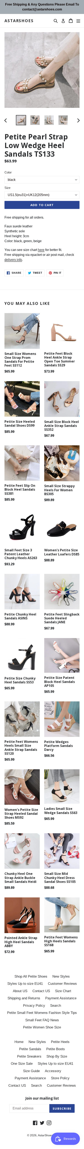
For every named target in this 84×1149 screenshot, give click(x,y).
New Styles (61, 976)
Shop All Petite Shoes (30, 976)
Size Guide (31, 1071)
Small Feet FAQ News (42, 1020)
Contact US (41, 991)
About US (20, 991)
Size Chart (63, 991)
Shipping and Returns (24, 998)
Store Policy (60, 1078)
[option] (21, 120)
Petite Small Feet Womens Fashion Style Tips (42, 1013)
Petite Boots (55, 1049)
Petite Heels (60, 1042)
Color (8, 172)
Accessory (53, 1071)
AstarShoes (19, 20)
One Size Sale (22, 1064)
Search (55, 1006)
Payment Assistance (60, 998)
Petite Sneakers (29, 1056)
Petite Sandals (30, 1049)
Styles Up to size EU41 (25, 984)
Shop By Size (56, 1056)
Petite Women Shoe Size (42, 1027)
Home (18, 1042)
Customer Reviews (62, 984)
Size (7, 187)
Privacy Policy (34, 1006)
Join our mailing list (42, 1098)
